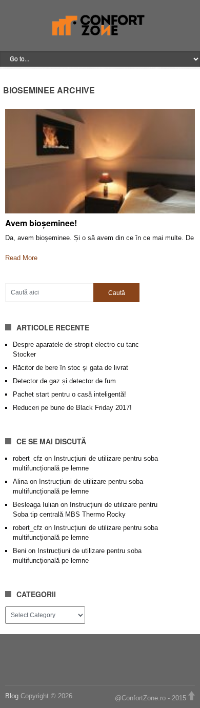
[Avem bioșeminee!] (100, 161)
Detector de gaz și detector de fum (64, 381)
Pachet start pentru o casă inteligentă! (69, 394)
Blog (13, 696)
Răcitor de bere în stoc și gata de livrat (70, 367)
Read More (21, 258)
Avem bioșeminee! (41, 223)
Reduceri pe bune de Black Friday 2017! (72, 407)
